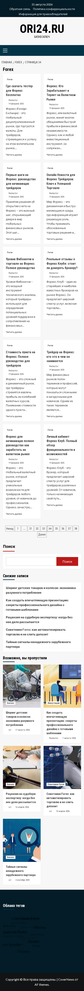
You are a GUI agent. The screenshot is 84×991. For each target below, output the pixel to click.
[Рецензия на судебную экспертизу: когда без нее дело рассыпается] (22, 767)
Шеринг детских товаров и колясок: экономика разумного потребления (41, 590)
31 (30, 528)
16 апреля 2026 (22, 807)
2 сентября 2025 (22, 880)
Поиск (9, 546)
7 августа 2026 (69, 738)
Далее (42, 534)
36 (63, 528)
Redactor (13, 100)
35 (56, 528)
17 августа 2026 (22, 730)
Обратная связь (19, 9)
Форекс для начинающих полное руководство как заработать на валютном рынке (20, 445)
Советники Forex (56, 784)
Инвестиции (54, 703)
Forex (10, 79)
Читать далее (14, 154)
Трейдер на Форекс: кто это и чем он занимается (60, 356)
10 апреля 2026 (63, 811)
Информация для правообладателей (43, 14)
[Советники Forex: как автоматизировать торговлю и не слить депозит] (62, 767)
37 (69, 528)
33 (43, 528)
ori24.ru (42, 29)
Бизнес (10, 703)
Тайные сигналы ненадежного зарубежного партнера (38, 644)
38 (75, 528)
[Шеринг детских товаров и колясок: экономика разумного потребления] (22, 686)
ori (10, 729)
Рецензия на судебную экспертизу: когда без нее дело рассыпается (39, 619)
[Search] (76, 50)
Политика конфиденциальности (54, 9)
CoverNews (66, 979)
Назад (9, 528)
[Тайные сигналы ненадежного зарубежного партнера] (22, 840)
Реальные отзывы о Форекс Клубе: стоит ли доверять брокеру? (62, 263)
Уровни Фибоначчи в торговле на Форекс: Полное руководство (20, 263)
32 (37, 528)
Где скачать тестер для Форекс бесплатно (19, 90)
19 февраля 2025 (16, 103)
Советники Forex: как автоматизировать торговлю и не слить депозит (36, 632)
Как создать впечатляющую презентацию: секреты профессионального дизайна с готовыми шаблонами (37, 604)
